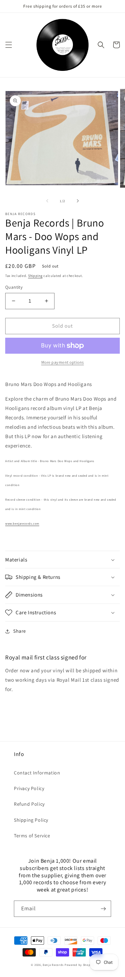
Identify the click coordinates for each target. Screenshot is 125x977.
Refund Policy (29, 804)
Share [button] (19, 631)
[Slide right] (77, 200)
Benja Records (53, 965)
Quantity (14, 287)
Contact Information (37, 773)
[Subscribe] (103, 909)
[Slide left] (47, 200)
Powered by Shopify (79, 965)
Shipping (35, 275)
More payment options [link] (62, 362)
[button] (8, 44)
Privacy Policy (29, 788)
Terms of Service (32, 835)
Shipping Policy (31, 820)
